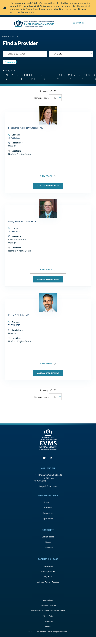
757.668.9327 (14, 137)
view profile (47, 176)
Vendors (48, 626)
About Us (48, 502)
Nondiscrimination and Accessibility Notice (48, 611)
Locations (48, 566)
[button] (78, 23)
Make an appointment (48, 185)
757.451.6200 (40, 481)
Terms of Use (48, 621)
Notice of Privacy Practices (48, 582)
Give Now (48, 547)
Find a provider (48, 571)
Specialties (48, 518)
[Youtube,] (44, 458)
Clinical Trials (48, 536)
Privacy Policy (48, 616)
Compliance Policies (48, 605)
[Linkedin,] (51, 458)
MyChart (48, 576)
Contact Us (48, 513)
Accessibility (48, 600)
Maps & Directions (48, 486)
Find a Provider (9, 36)
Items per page (41, 98)
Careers (48, 507)
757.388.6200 (14, 231)
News (48, 542)
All (7, 74)
